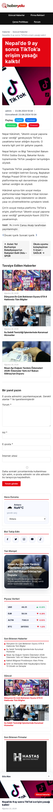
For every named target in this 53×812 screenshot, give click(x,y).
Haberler (6, 32)
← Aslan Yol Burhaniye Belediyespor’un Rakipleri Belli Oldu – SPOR (15, 250)
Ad (4, 432)
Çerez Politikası (20, 22)
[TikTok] (40, 539)
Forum (37, 22)
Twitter (19, 120)
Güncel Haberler (16, 15)
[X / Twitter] (15, 539)
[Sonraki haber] (44, 559)
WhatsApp (11, 125)
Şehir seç (12, 513)
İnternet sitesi (9, 455)
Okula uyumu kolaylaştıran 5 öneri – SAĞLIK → (40, 248)
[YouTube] (32, 539)
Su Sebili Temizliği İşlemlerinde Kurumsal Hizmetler (24, 650)
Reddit (22, 125)
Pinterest (34, 125)
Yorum (6, 404)
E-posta (7, 444)
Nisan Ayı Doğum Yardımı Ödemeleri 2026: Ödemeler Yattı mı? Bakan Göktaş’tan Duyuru (26, 656)
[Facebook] (7, 539)
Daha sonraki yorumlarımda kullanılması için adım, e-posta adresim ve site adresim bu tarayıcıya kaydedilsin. (25, 474)
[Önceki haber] (37, 559)
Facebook (31, 120)
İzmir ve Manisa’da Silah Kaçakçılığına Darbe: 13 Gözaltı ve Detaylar (26, 665)
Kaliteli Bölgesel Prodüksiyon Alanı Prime (24, 660)
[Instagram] (24, 539)
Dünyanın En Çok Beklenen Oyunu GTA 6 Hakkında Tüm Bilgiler (25, 644)
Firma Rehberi (38, 15)
